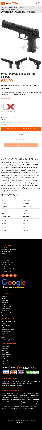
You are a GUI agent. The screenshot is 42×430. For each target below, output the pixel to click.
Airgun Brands (5, 334)
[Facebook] (3, 275)
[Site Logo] (12, 3)
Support (3, 304)
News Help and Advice (7, 350)
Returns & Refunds (6, 306)
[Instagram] (11, 275)
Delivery (3, 298)
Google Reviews (5, 325)
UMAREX (7, 98)
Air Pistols (11, 122)
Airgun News (4, 348)
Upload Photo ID (5, 315)
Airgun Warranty (5, 309)
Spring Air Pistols (21, 122)
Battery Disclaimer (6, 354)
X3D (5, 124)
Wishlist (3, 338)
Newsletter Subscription (7, 329)
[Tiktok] (15, 275)
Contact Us (4, 296)
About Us (3, 323)
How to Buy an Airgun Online (9, 321)
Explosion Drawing (6, 357)
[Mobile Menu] (3, 3)
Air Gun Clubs (5, 352)
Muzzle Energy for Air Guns (8, 340)
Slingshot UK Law (5, 363)
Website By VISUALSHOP (21, 423)
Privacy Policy (4, 311)
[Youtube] (7, 275)
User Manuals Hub (6, 359)
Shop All (3, 336)
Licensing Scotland (6, 332)
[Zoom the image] (13, 279)
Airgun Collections (6, 346)
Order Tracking (5, 300)
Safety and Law (5, 302)
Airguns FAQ (4, 361)
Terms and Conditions (7, 313)
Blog (2, 327)
